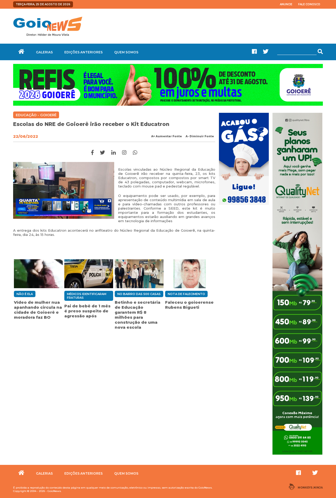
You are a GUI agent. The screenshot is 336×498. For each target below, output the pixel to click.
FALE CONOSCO (309, 4)
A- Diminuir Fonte (200, 136)
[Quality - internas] (297, 455)
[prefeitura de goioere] (168, 104)
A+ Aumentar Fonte (166, 136)
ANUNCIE (286, 4)
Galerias (44, 52)
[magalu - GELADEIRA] (64, 207)
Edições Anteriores (83, 52)
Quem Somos (126, 52)
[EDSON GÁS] (244, 205)
